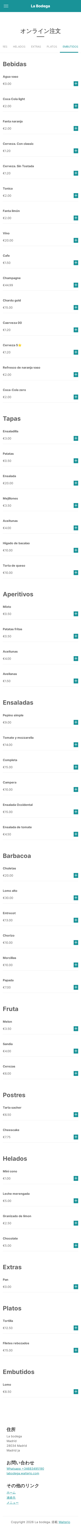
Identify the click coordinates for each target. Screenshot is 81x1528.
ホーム (11, 1492)
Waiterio (64, 1522)
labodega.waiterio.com (23, 1473)
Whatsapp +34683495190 (25, 1468)
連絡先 (11, 1497)
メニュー (13, 1502)
